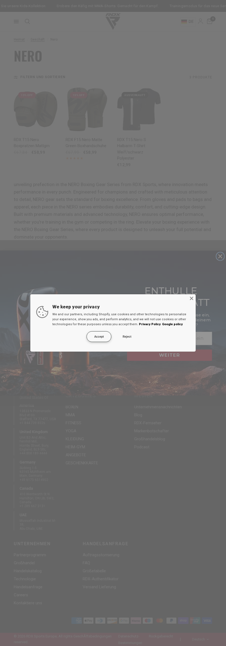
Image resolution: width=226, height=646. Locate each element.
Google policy (172, 324)
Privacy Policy (150, 324)
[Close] (191, 298)
